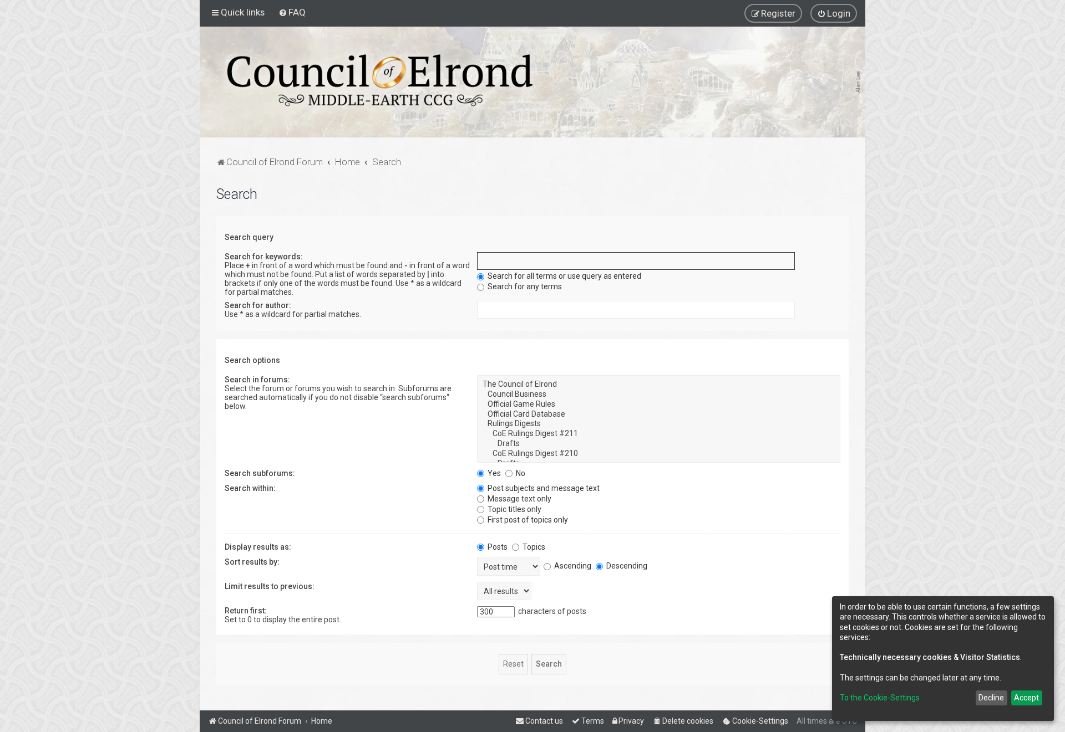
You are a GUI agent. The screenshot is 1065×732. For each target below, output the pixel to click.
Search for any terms (524, 286)
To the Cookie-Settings (880, 697)
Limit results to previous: (270, 586)
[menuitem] (292, 12)
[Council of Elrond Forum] (379, 80)
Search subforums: (260, 473)
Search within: (250, 488)
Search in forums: (257, 379)
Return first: (246, 610)
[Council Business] (658, 395)
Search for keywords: (264, 256)
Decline (991, 697)
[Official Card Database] (658, 414)
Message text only (518, 498)
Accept (1026, 697)
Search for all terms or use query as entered (563, 276)
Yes (493, 473)
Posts (497, 546)
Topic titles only (513, 509)
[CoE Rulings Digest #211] (658, 434)
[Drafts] (658, 444)
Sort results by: (252, 561)
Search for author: (258, 305)
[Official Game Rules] (658, 404)
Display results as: (258, 546)
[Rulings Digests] (658, 424)
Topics (533, 546)
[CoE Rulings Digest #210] (658, 454)
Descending (626, 565)
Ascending (571, 565)
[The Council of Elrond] (658, 385)
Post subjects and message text (543, 488)
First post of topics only (527, 519)
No (519, 473)
